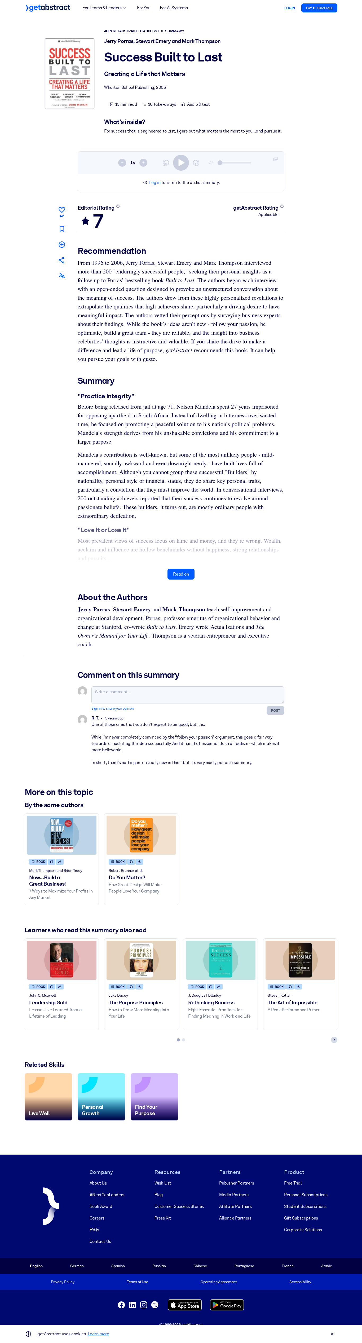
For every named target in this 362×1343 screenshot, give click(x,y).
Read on (181, 574)
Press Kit (162, 1218)
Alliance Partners (235, 1218)
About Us (98, 1183)
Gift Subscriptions (301, 1218)
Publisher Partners (236, 1183)
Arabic (326, 1266)
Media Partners (233, 1194)
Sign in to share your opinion (112, 708)
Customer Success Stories (179, 1206)
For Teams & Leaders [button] (101, 7)
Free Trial (292, 1183)
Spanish (118, 1266)
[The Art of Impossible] (300, 960)
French (287, 1266)
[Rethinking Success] (220, 960)
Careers (97, 1218)
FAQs (94, 1229)
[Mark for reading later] (61, 228)
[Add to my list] (61, 244)
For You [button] (143, 7)
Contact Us (100, 1241)
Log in (155, 182)
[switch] (181, 163)
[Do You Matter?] (141, 835)
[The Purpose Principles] (141, 960)
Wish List (162, 1183)
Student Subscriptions (305, 1206)
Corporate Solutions (303, 1229)
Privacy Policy (62, 1282)
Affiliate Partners (235, 1206)
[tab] (178, 1039)
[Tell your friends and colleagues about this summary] (61, 260)
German (76, 1266)
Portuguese (244, 1266)
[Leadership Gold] (61, 960)
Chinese (200, 1266)
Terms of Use (137, 1282)
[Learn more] (117, 206)
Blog (158, 1194)
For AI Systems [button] (174, 7)
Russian (159, 1266)
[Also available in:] (61, 275)
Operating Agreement (219, 1282)
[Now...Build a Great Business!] (61, 835)
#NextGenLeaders (107, 1194)
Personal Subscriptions (305, 1194)
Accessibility (300, 1282)
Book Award (101, 1206)
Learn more (98, 1333)
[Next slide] (334, 1040)
